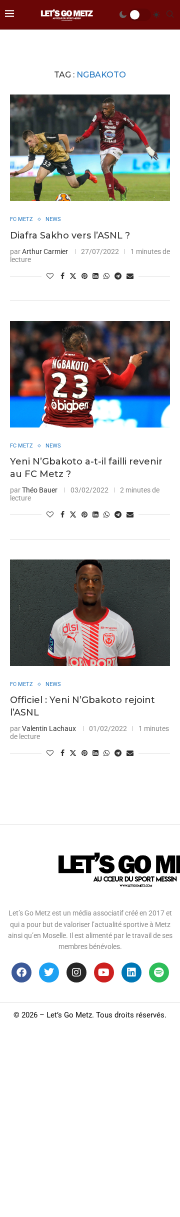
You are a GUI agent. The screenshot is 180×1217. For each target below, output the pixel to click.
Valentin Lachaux (49, 728)
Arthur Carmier (45, 252)
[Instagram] (76, 972)
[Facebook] (22, 972)
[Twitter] (49, 972)
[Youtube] (104, 972)
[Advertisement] (90, 1122)
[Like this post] (50, 276)
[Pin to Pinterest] (85, 276)
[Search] (170, 14)
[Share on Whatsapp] (107, 276)
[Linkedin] (132, 972)
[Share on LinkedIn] (95, 276)
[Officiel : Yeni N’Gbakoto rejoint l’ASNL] (90, 613)
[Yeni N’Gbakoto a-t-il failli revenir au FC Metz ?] (90, 374)
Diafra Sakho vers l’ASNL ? (70, 235)
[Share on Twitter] (73, 276)
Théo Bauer (40, 490)
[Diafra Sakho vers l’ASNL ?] (90, 147)
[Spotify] (159, 972)
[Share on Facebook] (62, 276)
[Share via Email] (130, 276)
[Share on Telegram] (118, 276)
